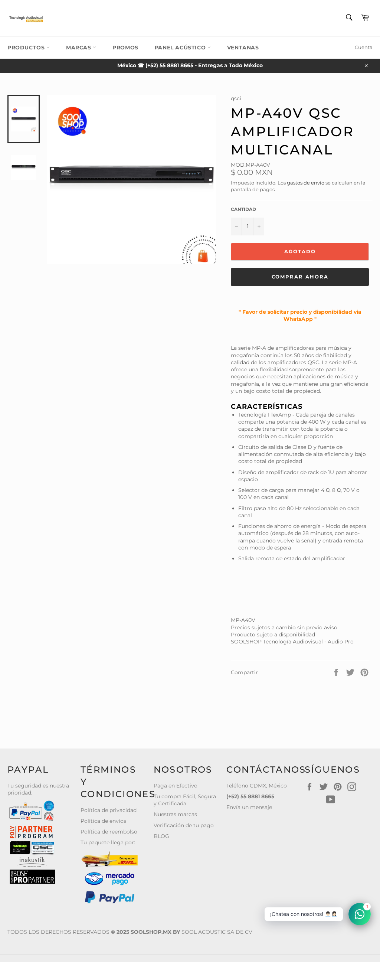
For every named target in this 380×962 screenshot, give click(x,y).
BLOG (161, 836)
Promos (125, 47)
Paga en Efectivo (175, 785)
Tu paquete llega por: (108, 842)
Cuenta (364, 47)
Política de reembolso (109, 831)
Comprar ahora (300, 277)
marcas (79, 47)
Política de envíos (103, 821)
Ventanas (243, 47)
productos (26, 47)
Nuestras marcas (175, 814)
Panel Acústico (181, 47)
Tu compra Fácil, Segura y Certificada (185, 800)
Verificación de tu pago (184, 825)
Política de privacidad (109, 810)
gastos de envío (305, 183)
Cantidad (243, 209)
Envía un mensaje (249, 807)
